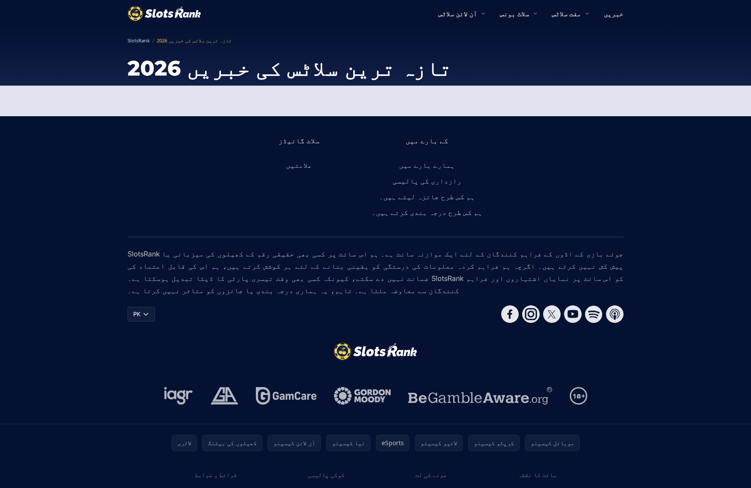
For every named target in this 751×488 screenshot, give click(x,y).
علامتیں (299, 165)
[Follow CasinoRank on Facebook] (510, 314)
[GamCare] (286, 396)
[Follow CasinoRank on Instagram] (531, 314)
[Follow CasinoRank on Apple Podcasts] (615, 314)
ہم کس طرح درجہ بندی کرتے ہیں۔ (427, 212)
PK (137, 314)
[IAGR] (178, 396)
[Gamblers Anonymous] (224, 396)
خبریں (614, 13)
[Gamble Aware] (480, 396)
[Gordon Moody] (362, 396)
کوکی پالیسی (326, 475)
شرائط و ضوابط (216, 475)
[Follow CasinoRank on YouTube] (573, 314)
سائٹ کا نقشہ (537, 475)
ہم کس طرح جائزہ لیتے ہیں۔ (427, 196)
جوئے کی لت (431, 475)
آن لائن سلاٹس (457, 13)
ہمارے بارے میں (427, 165)
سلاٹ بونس (514, 13)
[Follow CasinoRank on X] (552, 314)
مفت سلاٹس (566, 13)
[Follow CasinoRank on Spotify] (594, 314)
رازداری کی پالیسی (427, 181)
